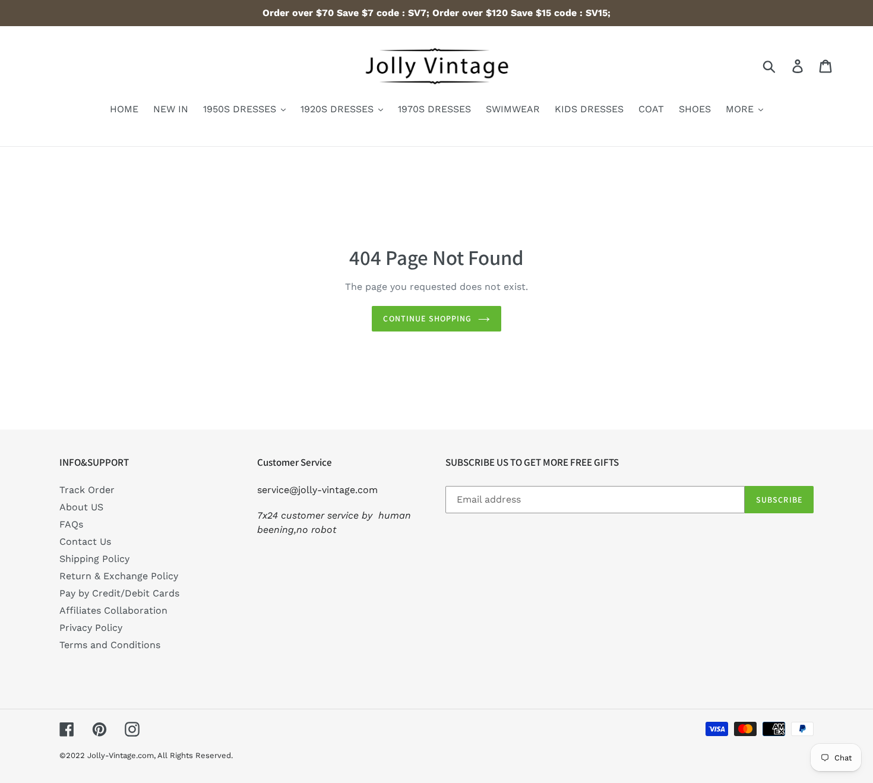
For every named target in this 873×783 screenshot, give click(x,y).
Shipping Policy (94, 558)
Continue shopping (427, 318)
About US (81, 507)
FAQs (71, 524)
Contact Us (85, 541)
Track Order (87, 489)
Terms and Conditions (109, 645)
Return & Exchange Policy (118, 576)
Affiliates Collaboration (113, 610)
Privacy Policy (90, 627)
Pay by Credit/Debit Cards (119, 593)
